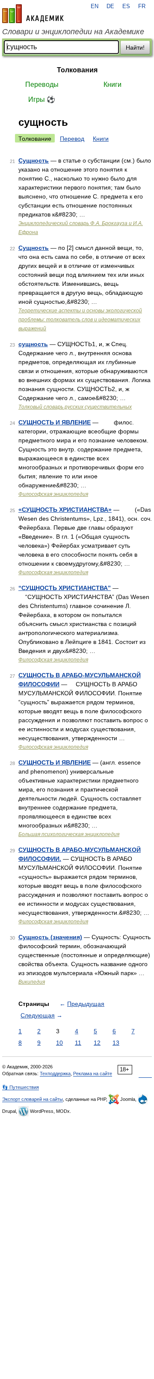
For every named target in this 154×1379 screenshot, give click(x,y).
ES (126, 6)
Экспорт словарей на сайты (32, 1099)
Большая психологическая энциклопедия (68, 834)
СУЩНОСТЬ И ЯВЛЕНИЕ (54, 422)
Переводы (42, 84)
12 (97, 1042)
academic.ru (33, 13)
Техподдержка (55, 1073)
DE (110, 6)
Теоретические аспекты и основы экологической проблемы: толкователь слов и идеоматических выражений (80, 320)
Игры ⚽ (41, 99)
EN (94, 6)
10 (59, 1042)
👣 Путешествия (20, 1087)
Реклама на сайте (92, 1073)
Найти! (135, 47)
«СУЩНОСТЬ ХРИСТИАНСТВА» (65, 509)
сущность (33, 344)
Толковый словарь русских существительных (75, 407)
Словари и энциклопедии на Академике (73, 31)
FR (141, 6)
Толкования (77, 70)
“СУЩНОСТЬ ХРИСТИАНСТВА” (64, 587)
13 (116, 1042)
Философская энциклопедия (53, 494)
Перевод (72, 138)
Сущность (33, 160)
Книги (112, 84)
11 (78, 1042)
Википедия (31, 982)
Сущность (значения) (50, 937)
